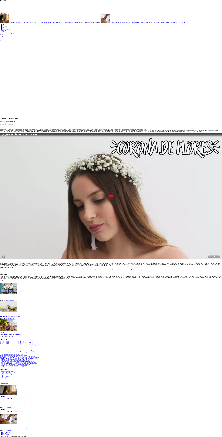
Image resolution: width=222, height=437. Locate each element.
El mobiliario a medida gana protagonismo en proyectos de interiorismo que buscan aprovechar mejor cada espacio (21, 352)
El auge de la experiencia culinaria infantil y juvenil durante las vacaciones (13, 355)
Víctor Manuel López (4, 121)
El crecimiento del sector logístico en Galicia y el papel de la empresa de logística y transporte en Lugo (18, 363)
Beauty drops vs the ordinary (7, 377)
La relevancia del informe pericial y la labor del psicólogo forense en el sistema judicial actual (17, 361)
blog (3, 28)
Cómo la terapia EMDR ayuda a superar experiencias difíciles (90, 22)
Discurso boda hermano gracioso (8, 371)
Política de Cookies (5, 434)
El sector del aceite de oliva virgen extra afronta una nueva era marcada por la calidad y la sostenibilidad (19, 358)
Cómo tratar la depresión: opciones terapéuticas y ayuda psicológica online (13, 365)
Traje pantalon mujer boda (7, 378)
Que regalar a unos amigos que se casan (9, 375)
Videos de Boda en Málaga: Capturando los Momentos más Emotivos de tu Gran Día (15, 346)
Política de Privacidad (6, 432)
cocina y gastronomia (6, 29)
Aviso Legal (4, 433)
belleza (3, 27)
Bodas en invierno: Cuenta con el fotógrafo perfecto (10, 316)
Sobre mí (4, 30)
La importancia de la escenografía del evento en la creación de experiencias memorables (16, 359)
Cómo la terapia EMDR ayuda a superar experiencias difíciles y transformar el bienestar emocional (27, 22)
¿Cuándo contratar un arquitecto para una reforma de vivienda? (11, 354)
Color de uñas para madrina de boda (8, 372)
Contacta (4, 31)
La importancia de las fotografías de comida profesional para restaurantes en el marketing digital (17, 351)
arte (3, 25)
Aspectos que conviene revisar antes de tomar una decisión (10, 347)
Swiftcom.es (8, 6)
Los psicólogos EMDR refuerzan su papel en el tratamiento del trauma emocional (15, 364)
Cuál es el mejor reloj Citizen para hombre (7, 353)
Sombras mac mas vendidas (7, 374)
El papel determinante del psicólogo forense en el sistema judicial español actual (14, 360)
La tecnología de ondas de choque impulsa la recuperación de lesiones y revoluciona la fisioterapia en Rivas (19, 357)
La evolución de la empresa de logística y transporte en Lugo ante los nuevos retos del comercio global (18, 362)
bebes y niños (4, 26)
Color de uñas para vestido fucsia (8, 380)
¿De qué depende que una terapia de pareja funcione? (10, 334)
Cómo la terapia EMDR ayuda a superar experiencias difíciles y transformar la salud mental (62, 22)
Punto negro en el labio (6, 373)
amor (3, 24)
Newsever (19, 436)
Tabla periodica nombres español (8, 379)
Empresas (4, 396)
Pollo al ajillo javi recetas (6, 376)
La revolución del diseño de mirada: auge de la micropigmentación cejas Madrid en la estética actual (18, 356)
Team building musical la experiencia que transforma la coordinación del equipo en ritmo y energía (168, 22)
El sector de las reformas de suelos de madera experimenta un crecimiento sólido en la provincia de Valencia (19, 350)
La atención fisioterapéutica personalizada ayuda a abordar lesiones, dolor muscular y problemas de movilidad (130, 22)
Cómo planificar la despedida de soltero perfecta (9, 297)
